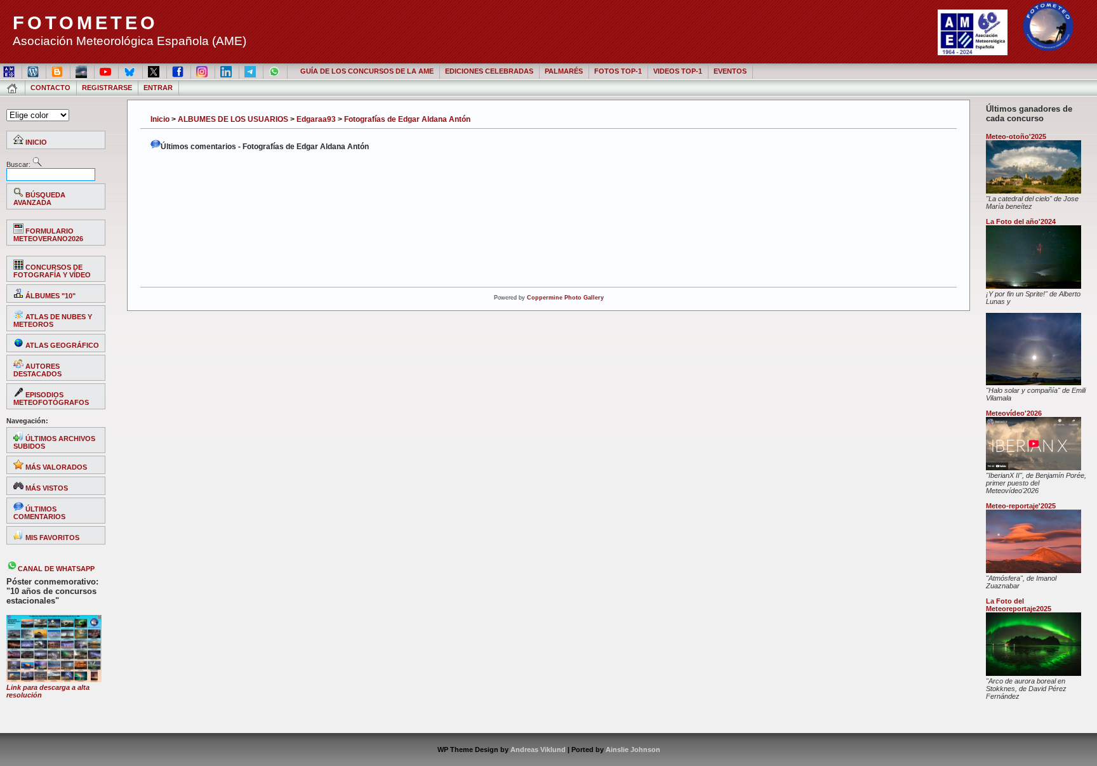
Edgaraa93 (316, 119)
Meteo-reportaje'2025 (1021, 506)
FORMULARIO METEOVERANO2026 (48, 234)
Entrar (158, 87)
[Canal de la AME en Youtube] (106, 71)
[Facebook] (178, 71)
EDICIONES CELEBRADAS (489, 71)
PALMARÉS (564, 71)
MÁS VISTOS (45, 488)
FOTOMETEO (85, 23)
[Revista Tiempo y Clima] (82, 71)
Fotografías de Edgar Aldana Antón (407, 119)
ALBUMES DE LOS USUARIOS (233, 119)
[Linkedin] (227, 71)
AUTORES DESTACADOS (37, 370)
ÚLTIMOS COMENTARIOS (39, 512)
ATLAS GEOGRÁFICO (61, 345)
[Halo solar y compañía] (1033, 382)
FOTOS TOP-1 (618, 71)
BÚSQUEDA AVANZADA (39, 198)
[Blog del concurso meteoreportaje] (58, 71)
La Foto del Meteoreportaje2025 (1018, 604)
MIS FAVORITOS (51, 537)
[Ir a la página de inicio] (13, 87)
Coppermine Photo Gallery (565, 297)
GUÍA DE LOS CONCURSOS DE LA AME (367, 71)
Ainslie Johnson (633, 749)
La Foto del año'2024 (1021, 221)
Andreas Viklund (538, 749)
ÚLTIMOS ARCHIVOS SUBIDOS (54, 442)
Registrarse (107, 87)
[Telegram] (251, 71)
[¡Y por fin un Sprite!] (1033, 286)
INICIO (35, 142)
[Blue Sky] (130, 71)
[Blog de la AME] (34, 71)
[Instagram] (202, 71)
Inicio (160, 119)
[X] (154, 71)
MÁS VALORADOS (55, 467)
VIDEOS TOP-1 (677, 71)
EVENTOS (730, 71)
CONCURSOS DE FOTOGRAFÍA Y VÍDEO (52, 271)
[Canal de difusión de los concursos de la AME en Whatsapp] (275, 71)
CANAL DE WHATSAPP (56, 568)
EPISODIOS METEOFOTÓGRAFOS (51, 398)
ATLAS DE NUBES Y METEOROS (52, 320)
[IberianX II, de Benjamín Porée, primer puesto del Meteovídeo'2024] (1033, 468)
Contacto (50, 87)
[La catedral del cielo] (1033, 191)
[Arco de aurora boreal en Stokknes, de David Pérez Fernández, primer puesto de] (1033, 673)
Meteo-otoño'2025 (1016, 136)
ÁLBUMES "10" (49, 296)
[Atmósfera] (1033, 570)
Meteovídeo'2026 (1014, 413)
